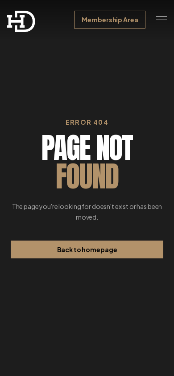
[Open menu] (161, 19)
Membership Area (110, 20)
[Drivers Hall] (21, 21)
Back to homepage (87, 249)
